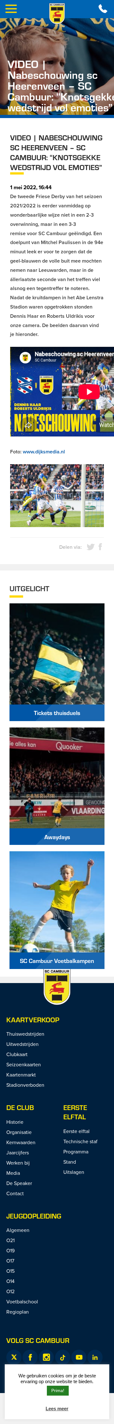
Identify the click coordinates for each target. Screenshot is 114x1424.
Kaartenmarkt (21, 1074)
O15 (10, 1270)
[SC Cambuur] (57, 13)
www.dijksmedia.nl (44, 451)
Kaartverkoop (32, 1019)
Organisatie (19, 1132)
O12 (10, 1291)
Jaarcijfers (17, 1152)
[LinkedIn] (95, 1357)
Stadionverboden (25, 1084)
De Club (20, 1107)
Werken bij (18, 1162)
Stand (69, 1161)
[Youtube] (78, 1357)
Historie (14, 1121)
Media (13, 1172)
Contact (15, 1193)
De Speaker (19, 1183)
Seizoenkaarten (23, 1064)
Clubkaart (17, 1054)
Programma (75, 1151)
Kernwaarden (20, 1142)
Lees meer (57, 1408)
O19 (10, 1250)
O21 (10, 1240)
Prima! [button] (57, 1390)
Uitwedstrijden (22, 1043)
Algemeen (17, 1230)
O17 (10, 1260)
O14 (10, 1281)
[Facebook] (30, 1357)
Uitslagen (73, 1171)
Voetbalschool (22, 1301)
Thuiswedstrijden (25, 1033)
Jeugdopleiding (33, 1215)
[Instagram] (46, 1357)
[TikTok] (62, 1357)
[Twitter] (14, 1357)
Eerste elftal (75, 1112)
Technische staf (80, 1141)
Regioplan (17, 1311)
